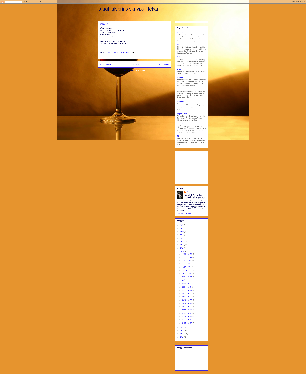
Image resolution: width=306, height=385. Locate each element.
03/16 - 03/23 (187, 300)
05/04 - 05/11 (187, 287)
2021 (182, 228)
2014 (182, 251)
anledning (181, 77)
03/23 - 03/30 (187, 297)
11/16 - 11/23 (187, 267)
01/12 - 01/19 (187, 320)
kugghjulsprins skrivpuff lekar (128, 8)
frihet (179, 45)
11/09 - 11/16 (187, 270)
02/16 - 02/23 (187, 310)
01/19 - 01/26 (187, 316)
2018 (182, 238)
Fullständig (181, 57)
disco (189, 192)
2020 (182, 232)
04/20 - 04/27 (187, 290)
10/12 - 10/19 (187, 274)
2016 (182, 245)
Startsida (135, 64)
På (178, 136)
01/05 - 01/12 (187, 323)
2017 (182, 241)
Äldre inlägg (164, 64)
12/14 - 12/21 (187, 257)
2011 (182, 334)
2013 (182, 327)
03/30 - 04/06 (187, 294)
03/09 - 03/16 (187, 303)
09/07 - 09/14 (187, 277)
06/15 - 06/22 (187, 284)
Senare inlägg (105, 64)
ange (179, 69)
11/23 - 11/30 (187, 264)
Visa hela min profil (184, 213)
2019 (182, 235)
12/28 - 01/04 (187, 254)
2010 (182, 337)
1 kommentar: (125, 52)
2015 (182, 248)
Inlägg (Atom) (140, 70)
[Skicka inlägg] (133, 52)
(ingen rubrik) (182, 32)
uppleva (104, 23)
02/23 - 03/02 (187, 307)
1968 (179, 89)
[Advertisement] (192, 166)
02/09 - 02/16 (187, 313)
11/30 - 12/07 (187, 260)
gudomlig (180, 124)
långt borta (181, 101)
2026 (182, 225)
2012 (182, 330)
